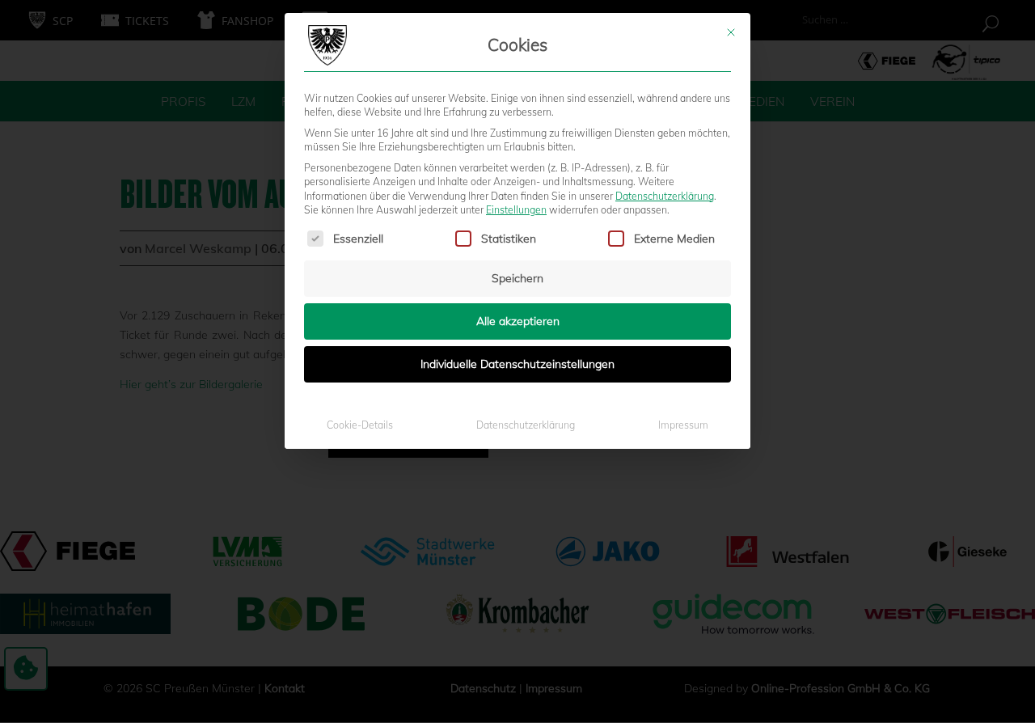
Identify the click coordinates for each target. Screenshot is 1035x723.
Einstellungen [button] (516, 210)
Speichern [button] (517, 278)
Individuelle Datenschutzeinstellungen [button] (517, 364)
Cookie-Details (360, 425)
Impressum (683, 425)
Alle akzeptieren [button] (518, 321)
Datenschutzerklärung (664, 196)
